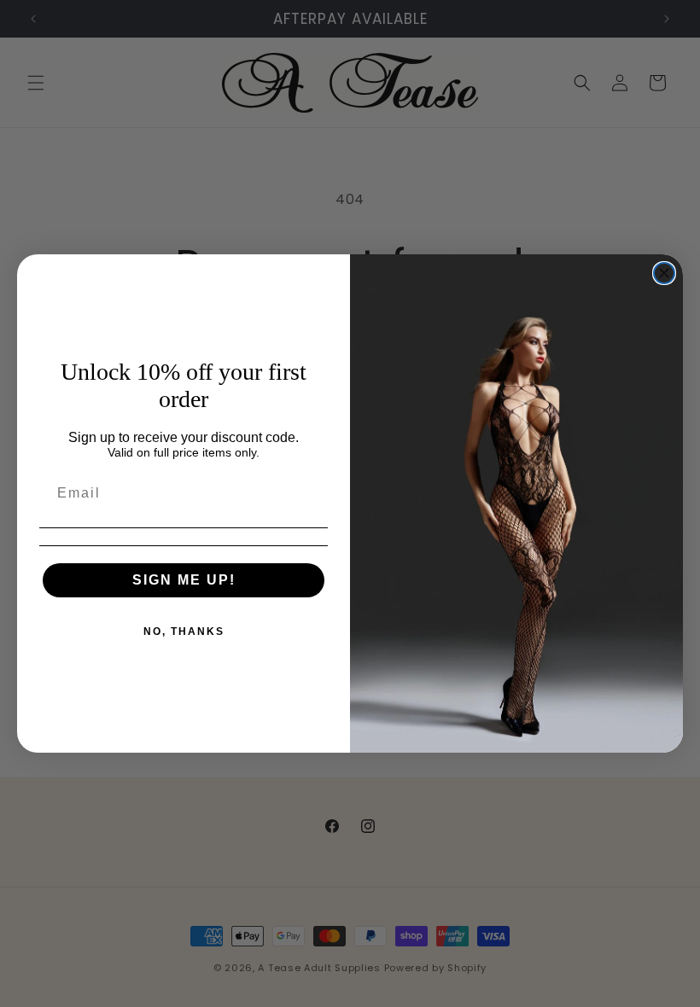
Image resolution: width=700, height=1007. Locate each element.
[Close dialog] (664, 273)
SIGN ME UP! (184, 580)
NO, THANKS (184, 631)
